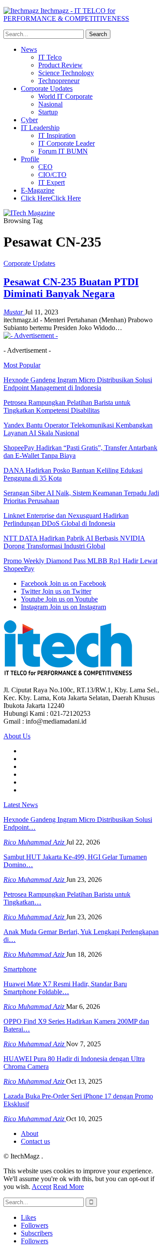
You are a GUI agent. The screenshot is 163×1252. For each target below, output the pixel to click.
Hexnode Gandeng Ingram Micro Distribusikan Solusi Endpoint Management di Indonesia (77, 383)
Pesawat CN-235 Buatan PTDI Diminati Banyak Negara (71, 287)
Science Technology (66, 73)
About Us (16, 736)
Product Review (60, 65)
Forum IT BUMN (63, 151)
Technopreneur (59, 80)
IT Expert (51, 182)
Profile (30, 159)
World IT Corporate (65, 96)
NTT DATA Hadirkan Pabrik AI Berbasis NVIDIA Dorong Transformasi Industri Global (74, 542)
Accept (41, 1186)
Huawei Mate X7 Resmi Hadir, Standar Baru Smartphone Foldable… (65, 987)
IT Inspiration (57, 135)
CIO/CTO (52, 174)
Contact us (35, 1141)
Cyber (29, 120)
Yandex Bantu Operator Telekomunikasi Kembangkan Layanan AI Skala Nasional (78, 429)
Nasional (50, 104)
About (29, 1133)
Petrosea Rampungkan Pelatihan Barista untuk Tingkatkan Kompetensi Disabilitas (66, 406)
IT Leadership (40, 127)
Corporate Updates (47, 88)
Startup (48, 112)
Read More (68, 1186)
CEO (45, 166)
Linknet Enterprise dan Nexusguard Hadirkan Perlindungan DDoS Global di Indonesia (66, 519)
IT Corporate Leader (66, 143)
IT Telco (50, 57)
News (29, 49)
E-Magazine (37, 190)
